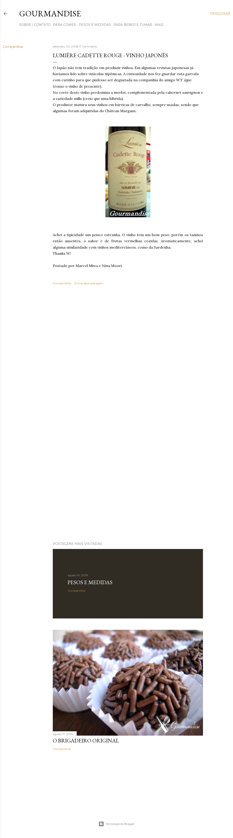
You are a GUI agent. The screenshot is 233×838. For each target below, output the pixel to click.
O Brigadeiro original (86, 740)
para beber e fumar (132, 25)
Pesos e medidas (90, 582)
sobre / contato (35, 25)
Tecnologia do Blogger (120, 824)
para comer (64, 25)
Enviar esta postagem (88, 283)
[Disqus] (128, 354)
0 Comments (88, 46)
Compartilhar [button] (13, 47)
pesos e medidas (95, 25)
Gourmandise (50, 13)
